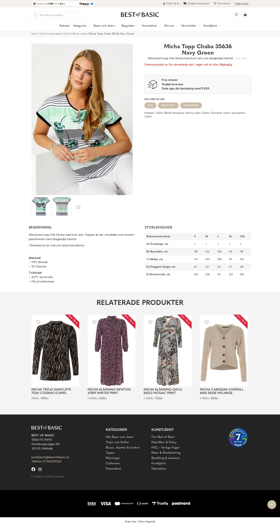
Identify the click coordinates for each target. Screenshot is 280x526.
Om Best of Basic (163, 437)
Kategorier (80, 26)
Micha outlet (80, 33)
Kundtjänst (210, 26)
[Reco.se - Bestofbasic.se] (238, 437)
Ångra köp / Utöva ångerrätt (140, 521)
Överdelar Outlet (220, 113)
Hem (34, 33)
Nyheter (64, 26)
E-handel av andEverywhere (47, 476)
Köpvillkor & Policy (163, 442)
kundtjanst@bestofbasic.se (50, 457)
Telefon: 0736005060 (46, 461)
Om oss (169, 26)
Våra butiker (188, 26)
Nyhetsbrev (158, 468)
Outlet (42, 33)
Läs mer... (242, 58)
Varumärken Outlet (59, 33)
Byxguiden (128, 26)
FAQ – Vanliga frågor (165, 447)
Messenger (191, 105)
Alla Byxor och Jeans (120, 437)
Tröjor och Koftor (117, 442)
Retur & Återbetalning (166, 452)
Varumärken (149, 26)
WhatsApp (168, 105)
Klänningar (113, 458)
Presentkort (113, 468)
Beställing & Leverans (165, 458)
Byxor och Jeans (104, 26)
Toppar (110, 452)
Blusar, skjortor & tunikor (122, 447)
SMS (150, 105)
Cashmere (113, 463)
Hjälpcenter (242, 3)
